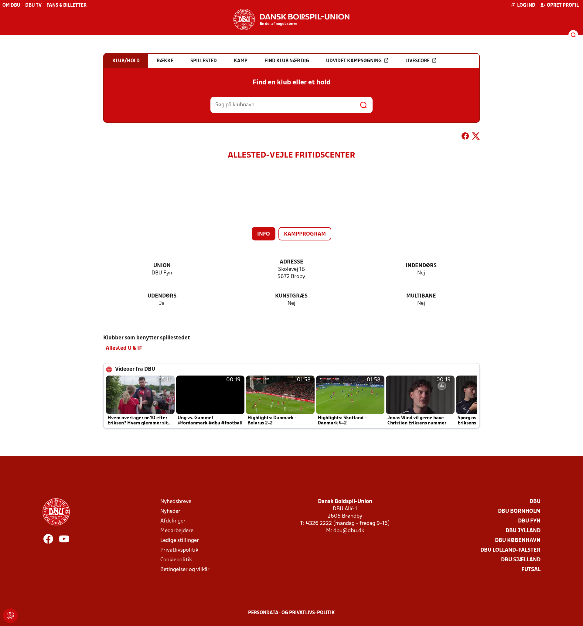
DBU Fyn (529, 521)
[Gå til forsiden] (291, 19)
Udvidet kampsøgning (354, 61)
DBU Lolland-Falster (510, 550)
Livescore (417, 61)
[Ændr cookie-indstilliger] (10, 615)
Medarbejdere (176, 530)
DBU (535, 501)
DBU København (517, 540)
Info (263, 234)
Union (162, 265)
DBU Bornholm (519, 511)
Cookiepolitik (176, 560)
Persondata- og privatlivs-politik (291, 613)
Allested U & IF (124, 348)
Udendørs (162, 296)
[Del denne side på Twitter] (476, 137)
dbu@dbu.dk (348, 530)
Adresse (291, 262)
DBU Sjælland (520, 560)
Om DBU (11, 5)
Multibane (421, 296)
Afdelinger (173, 521)
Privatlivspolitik (179, 550)
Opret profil (563, 5)
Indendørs (421, 265)
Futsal (530, 569)
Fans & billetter (66, 5)
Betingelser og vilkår (185, 569)
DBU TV (33, 5)
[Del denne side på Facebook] (465, 137)
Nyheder (170, 511)
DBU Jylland (523, 530)
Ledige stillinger (179, 540)
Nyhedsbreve (175, 501)
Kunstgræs (291, 296)
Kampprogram (305, 234)
